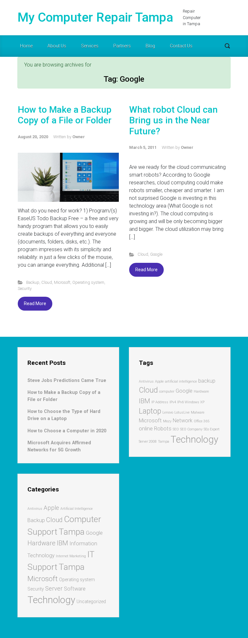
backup (206, 381)
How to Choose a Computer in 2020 (66, 431)
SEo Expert (212, 429)
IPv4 (173, 402)
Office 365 (201, 421)
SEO (176, 429)
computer (166, 391)
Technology (194, 439)
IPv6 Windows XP (190, 402)
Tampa (163, 441)
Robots (162, 429)
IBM (144, 401)
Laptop (150, 411)
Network (182, 420)
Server (54, 588)
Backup (32, 282)
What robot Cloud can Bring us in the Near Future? (173, 120)
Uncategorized (91, 601)
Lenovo (167, 412)
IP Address (159, 402)
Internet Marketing (71, 556)
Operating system (88, 282)
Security (25, 288)
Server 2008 (148, 441)
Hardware (201, 391)
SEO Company (191, 429)
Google (156, 254)
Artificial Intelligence (76, 509)
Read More (35, 303)
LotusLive (182, 412)
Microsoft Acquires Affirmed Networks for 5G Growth (59, 446)
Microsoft (62, 282)
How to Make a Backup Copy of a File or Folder (64, 115)
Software (75, 589)
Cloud (46, 282)
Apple (159, 381)
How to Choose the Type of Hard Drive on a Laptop (63, 415)
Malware (197, 412)
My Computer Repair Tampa (95, 17)
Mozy (167, 421)
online (146, 429)
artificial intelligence (181, 381)
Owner (78, 136)
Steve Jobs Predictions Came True (66, 380)
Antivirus (146, 381)
